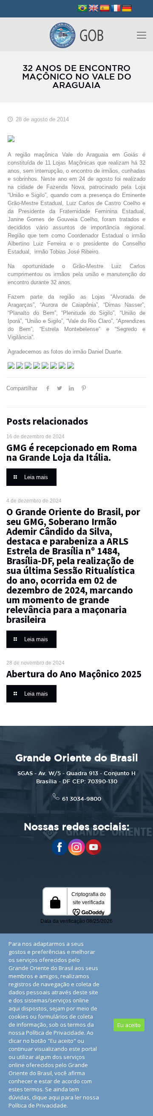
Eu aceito (129, 1025)
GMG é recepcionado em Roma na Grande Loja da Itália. (71, 452)
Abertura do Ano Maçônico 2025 (74, 674)
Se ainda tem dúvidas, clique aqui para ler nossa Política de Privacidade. (53, 1097)
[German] (127, 8)
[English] (93, 8)
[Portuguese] (82, 8)
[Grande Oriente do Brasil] (76, 34)
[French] (115, 8)
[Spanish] (104, 8)
